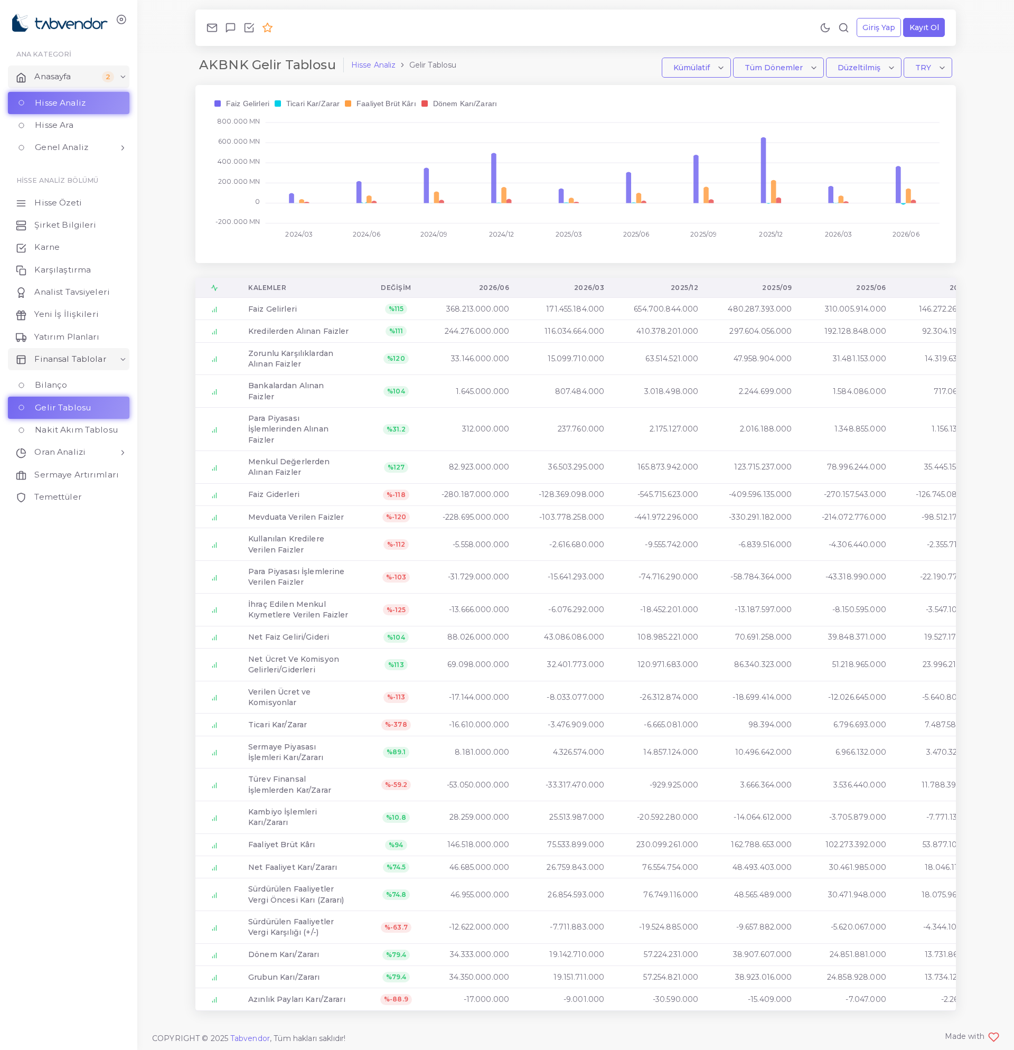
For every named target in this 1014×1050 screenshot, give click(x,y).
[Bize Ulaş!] (212, 27)
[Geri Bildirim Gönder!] (230, 27)
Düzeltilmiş (860, 67)
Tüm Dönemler (775, 67)
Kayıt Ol (924, 27)
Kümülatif (692, 67)
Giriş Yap (878, 27)
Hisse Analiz (373, 65)
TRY (924, 67)
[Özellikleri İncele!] (249, 27)
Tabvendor (250, 1038)
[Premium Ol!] (267, 27)
